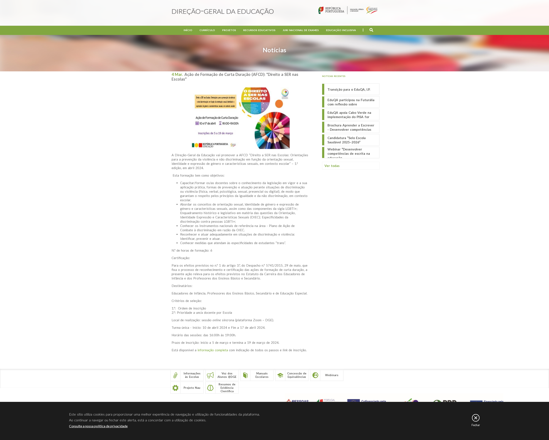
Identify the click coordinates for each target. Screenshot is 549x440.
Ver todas (331, 166)
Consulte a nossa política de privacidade (98, 426)
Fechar (476, 425)
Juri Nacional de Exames (301, 30)
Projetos (229, 30)
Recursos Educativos (259, 30)
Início (188, 30)
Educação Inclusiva (341, 30)
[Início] (223, 12)
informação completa (213, 350)
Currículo (207, 30)
